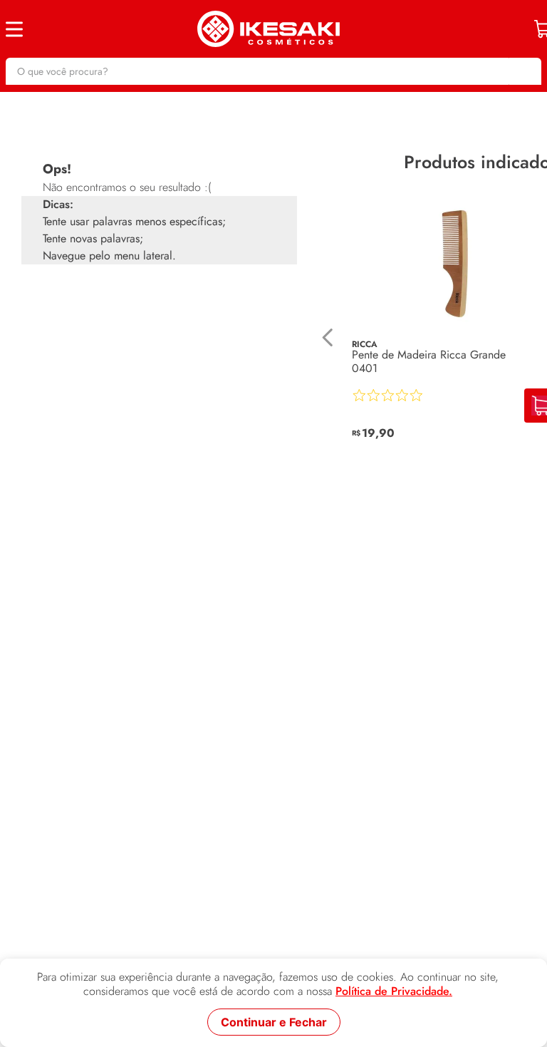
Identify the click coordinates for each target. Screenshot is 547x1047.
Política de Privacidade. (393, 991)
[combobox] (273, 71)
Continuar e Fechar (274, 1022)
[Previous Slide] (328, 345)
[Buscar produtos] (523, 71)
